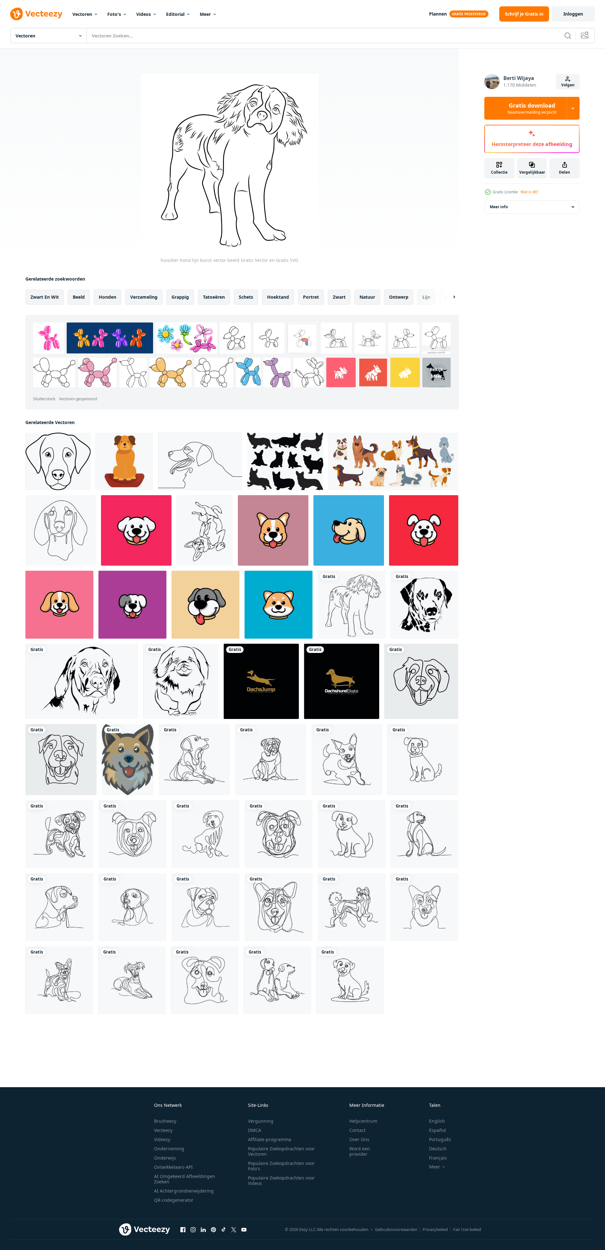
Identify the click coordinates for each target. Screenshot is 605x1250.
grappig (180, 297)
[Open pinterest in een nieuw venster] (213, 1229)
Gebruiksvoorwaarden (396, 1229)
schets (246, 297)
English (437, 1121)
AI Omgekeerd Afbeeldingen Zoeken (184, 1179)
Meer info (499, 206)
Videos (143, 14)
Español (437, 1130)
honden (107, 297)
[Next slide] (449, 297)
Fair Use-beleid (467, 1229)
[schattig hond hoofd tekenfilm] (136, 530)
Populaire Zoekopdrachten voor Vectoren (281, 1151)
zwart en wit (44, 297)
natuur (367, 297)
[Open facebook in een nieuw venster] (182, 1229)
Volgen (568, 85)
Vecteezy (163, 1130)
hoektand (278, 297)
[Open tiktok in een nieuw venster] (223, 1229)
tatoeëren (214, 297)
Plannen (438, 14)
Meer (205, 14)
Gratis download (532, 108)
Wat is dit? (529, 192)
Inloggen (573, 14)
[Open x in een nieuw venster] (233, 1229)
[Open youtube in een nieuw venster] (243, 1229)
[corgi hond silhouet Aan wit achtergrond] (285, 461)
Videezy (162, 1139)
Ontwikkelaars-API (173, 1167)
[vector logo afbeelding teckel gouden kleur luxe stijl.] (261, 681)
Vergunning (260, 1121)
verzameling (144, 297)
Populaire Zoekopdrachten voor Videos (281, 1180)
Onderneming (169, 1149)
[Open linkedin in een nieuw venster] (203, 1229)
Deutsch (438, 1149)
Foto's (114, 14)
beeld (79, 297)
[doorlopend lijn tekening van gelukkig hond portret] (200, 461)
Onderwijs (165, 1158)
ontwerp (398, 297)
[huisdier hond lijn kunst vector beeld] (352, 605)
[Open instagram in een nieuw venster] (193, 1229)
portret (311, 297)
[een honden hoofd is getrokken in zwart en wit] (58, 461)
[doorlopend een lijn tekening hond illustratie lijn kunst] (61, 759)
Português (440, 1139)
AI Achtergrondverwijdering (184, 1191)
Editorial (175, 14)
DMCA (254, 1130)
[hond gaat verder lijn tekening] (421, 681)
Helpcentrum (363, 1121)
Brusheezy (165, 1121)
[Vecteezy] (36, 14)
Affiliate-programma (269, 1139)
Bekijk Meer (436, 372)
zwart (339, 297)
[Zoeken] (568, 35)
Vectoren (82, 14)
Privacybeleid (435, 1229)
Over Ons (359, 1139)
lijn (426, 297)
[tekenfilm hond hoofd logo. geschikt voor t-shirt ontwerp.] (128, 759)
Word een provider (359, 1151)
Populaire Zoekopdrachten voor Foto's (281, 1166)
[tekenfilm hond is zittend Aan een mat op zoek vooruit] (124, 461)
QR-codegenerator (173, 1200)
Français (438, 1158)
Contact (357, 1130)
